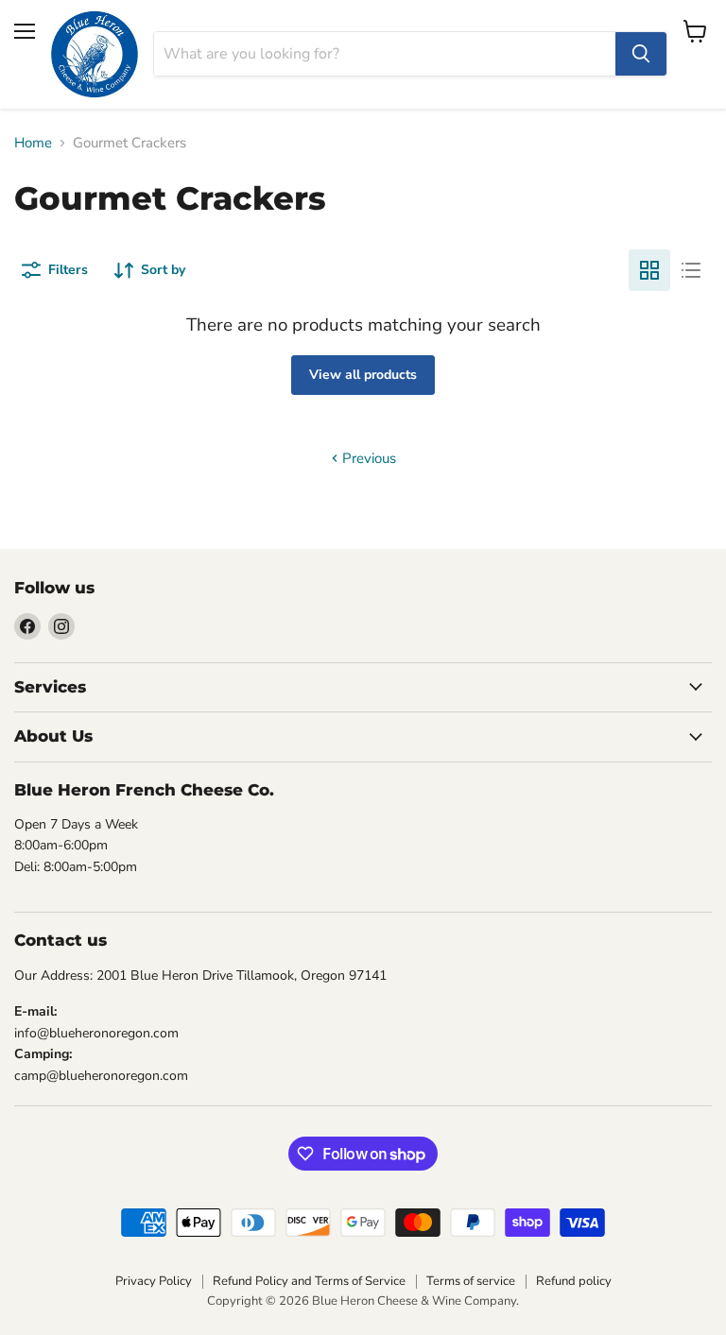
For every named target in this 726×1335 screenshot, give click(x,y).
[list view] (691, 270)
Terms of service (470, 1281)
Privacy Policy (153, 1281)
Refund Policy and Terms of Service (309, 1281)
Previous (367, 458)
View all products (363, 375)
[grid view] (649, 270)
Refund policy (574, 1281)
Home (33, 143)
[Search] (640, 54)
